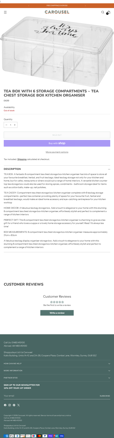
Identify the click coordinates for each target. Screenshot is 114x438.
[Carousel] (57, 12)
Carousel (21, 415)
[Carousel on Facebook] (5, 405)
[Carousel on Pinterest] (14, 405)
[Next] (85, 5)
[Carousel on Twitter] (18, 405)
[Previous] (29, 5)
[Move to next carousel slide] (108, 267)
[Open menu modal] (5, 12)
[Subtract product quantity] (6, 125)
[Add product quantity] (14, 125)
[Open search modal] (103, 12)
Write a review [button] (57, 312)
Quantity (8, 119)
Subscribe (105, 396)
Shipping (22, 159)
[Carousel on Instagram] (10, 405)
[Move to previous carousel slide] (101, 267)
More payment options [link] (57, 152)
